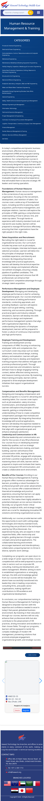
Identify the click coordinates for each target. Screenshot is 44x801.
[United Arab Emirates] (22, 783)
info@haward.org (14, 772)
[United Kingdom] (14, 783)
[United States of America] (7, 783)
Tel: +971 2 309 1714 (15, 768)
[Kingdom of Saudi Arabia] (29, 783)
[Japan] (22, 790)
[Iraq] (14, 790)
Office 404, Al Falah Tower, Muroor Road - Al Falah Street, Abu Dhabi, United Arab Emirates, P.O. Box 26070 (24, 761)
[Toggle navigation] (38, 12)
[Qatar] (36, 783)
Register (26, 710)
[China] (29, 790)
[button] (40, 680)
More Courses (32, 655)
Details (17, 710)
